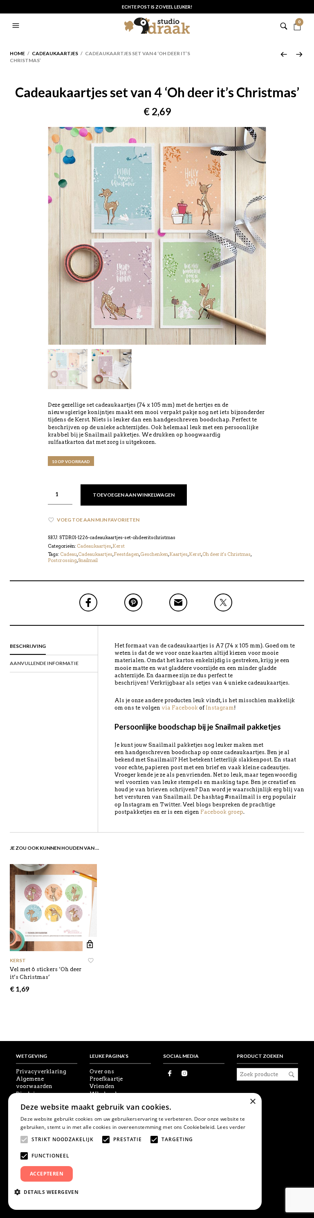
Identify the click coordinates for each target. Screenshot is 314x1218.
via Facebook (179, 708)
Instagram (220, 708)
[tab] (54, 646)
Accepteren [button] (46, 1173)
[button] (17, 25)
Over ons (102, 1071)
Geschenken (154, 554)
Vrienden (102, 1086)
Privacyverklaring (41, 1071)
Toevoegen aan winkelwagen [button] (90, 944)
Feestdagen (126, 554)
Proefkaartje (106, 1079)
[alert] (135, 1151)
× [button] (252, 1102)
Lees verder (231, 1127)
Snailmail (88, 560)
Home (17, 53)
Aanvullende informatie (44, 663)
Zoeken (291, 1074)
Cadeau (68, 554)
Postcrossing (62, 560)
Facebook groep (221, 812)
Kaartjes (178, 554)
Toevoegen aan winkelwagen (134, 495)
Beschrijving (28, 646)
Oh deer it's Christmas (226, 554)
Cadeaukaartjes (55, 53)
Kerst (118, 546)
